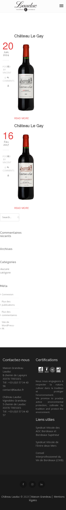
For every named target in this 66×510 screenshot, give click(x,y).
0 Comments (8, 79)
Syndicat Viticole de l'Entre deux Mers (47, 444)
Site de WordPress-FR (8, 325)
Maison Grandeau (41, 496)
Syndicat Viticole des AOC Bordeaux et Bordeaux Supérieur (48, 431)
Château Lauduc (10, 496)
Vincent (7, 72)
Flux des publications (8, 303)
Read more (21, 118)
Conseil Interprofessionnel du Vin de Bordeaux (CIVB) (49, 456)
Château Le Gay (28, 36)
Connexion (7, 294)
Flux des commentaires (9, 313)
